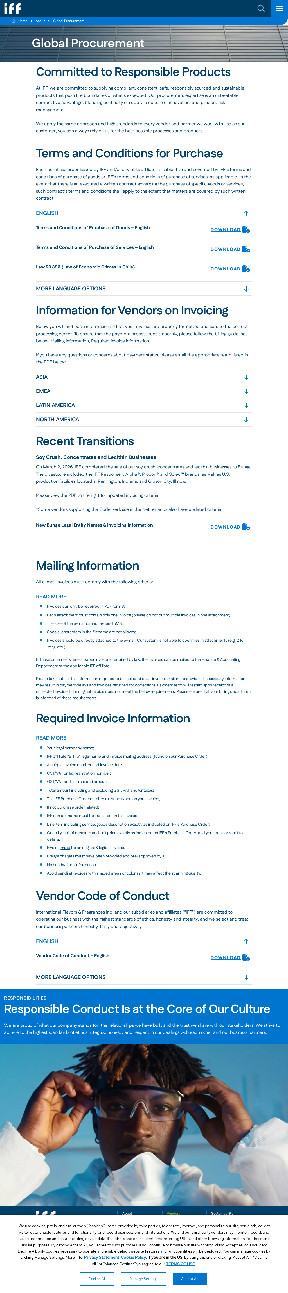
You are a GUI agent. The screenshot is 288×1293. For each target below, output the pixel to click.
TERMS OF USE (180, 1263)
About (40, 21)
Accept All (189, 1278)
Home (23, 21)
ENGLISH (47, 213)
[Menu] (279, 8)
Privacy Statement (101, 1257)
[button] (261, 8)
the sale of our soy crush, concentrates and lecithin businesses (168, 467)
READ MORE (51, 597)
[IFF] (12, 8)
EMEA (43, 391)
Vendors (173, 1213)
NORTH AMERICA (57, 420)
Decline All (97, 1278)
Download (226, 230)
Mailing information (70, 341)
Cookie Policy (133, 1257)
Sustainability (222, 1213)
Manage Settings (144, 1278)
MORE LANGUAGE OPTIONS (71, 289)
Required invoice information (120, 341)
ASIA (42, 377)
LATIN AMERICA (55, 405)
